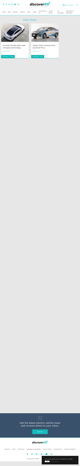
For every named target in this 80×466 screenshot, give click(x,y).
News (9, 12)
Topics (29, 12)
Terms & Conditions (70, 449)
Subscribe (40, 431)
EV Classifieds (60, 12)
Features (22, 12)
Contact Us (21, 449)
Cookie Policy (58, 449)
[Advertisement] (30, 70)
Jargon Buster (51, 12)
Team (13, 449)
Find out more (54, 461)
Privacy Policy (47, 449)
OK (47, 461)
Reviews (15, 12)
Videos (35, 12)
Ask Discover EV (42, 12)
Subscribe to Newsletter (69, 12)
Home (4, 12)
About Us (7, 449)
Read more (6, 51)
